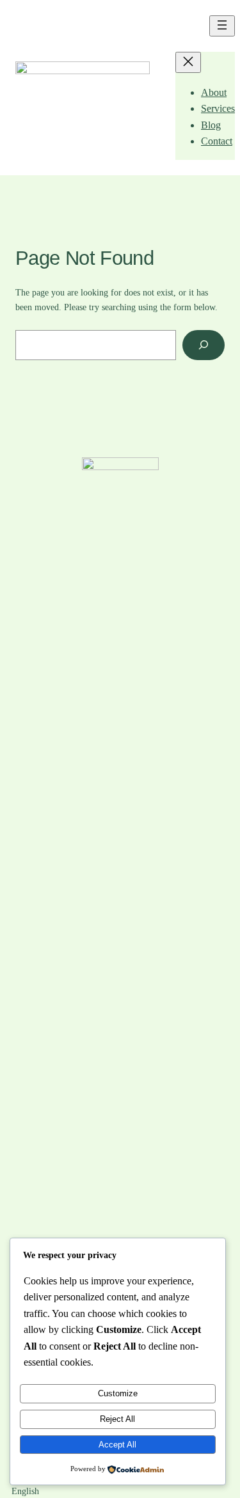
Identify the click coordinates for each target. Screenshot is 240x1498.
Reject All (117, 1419)
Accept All (117, 1444)
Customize (118, 1393)
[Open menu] (222, 25)
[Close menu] (188, 62)
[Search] (203, 345)
